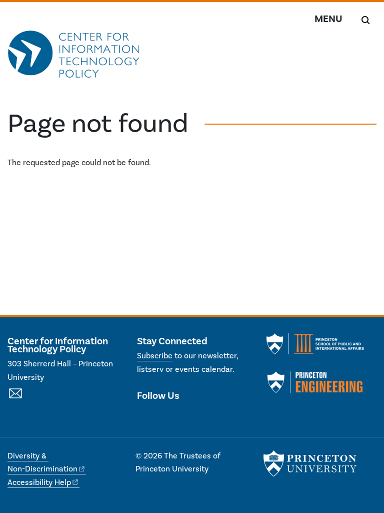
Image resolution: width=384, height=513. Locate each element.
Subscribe (154, 356)
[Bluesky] (198, 416)
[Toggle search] (365, 20)
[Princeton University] (310, 463)
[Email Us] (16, 399)
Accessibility (39, 482)
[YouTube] (180, 416)
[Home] (74, 59)
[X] (144, 416)
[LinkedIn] (162, 416)
